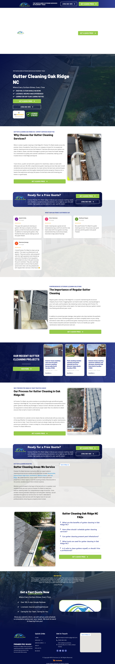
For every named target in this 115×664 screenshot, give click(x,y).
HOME (27, 33)
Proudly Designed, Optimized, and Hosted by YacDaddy (57, 663)
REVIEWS (72, 33)
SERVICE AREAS (46, 33)
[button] (80, 523)
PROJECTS (64, 33)
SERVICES (34, 33)
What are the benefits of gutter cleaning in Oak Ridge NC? (80, 523)
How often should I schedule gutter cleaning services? (78, 530)
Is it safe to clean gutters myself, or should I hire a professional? (80, 549)
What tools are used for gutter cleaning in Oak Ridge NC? (79, 542)
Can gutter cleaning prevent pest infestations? (80, 536)
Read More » (48, 373)
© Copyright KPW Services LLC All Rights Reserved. (57, 657)
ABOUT (57, 33)
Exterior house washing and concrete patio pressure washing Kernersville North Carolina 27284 (52, 364)
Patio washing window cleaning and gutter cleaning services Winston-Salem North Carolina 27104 (74, 364)
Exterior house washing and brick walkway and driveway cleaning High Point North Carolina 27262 (96, 364)
